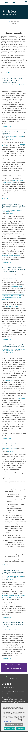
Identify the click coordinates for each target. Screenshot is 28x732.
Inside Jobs (9, 11)
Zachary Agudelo (16, 85)
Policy (14, 278)
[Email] (9, 73)
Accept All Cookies (20, 728)
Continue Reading (6, 126)
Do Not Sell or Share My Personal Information (14, 724)
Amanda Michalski (8, 85)
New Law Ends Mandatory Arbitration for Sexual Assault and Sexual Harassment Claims (13, 572)
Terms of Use (8, 721)
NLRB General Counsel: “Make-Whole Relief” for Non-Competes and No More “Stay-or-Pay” (14, 269)
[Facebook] (8, 684)
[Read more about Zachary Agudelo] (6, 73)
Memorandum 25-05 (16, 286)
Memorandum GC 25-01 (12, 306)
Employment (10, 88)
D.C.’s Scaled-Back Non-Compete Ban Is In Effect (13, 445)
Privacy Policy (5, 687)
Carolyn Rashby (19, 84)
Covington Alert (21, 398)
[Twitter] (5, 684)
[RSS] (2, 684)
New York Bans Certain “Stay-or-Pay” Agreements (14, 133)
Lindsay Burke (6, 84)
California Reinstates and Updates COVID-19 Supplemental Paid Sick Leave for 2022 (13, 624)
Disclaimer (11, 687)
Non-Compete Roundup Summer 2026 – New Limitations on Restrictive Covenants (12, 80)
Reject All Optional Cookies (9, 728)
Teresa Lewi (8, 275)
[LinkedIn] (10, 684)
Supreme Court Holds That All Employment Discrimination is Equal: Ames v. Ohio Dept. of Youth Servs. (14, 206)
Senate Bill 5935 (9, 380)
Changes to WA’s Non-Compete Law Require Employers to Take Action (13, 346)
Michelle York (14, 448)
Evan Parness (12, 84)
